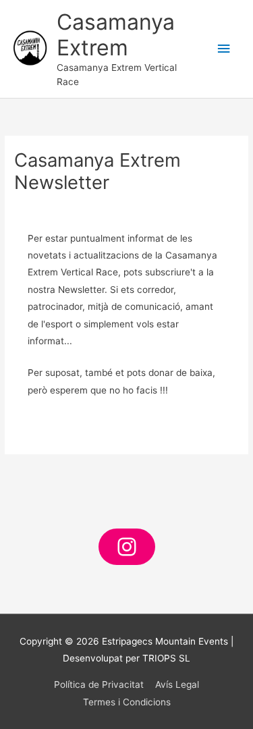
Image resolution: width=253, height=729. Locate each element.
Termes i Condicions (127, 702)
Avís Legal (177, 684)
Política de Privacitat (99, 684)
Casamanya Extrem (116, 35)
